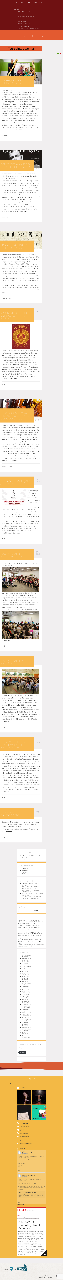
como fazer (21, 923)
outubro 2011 (26, 1037)
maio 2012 (25, 1032)
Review (42, 944)
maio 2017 (25, 979)
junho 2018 (25, 970)
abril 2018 (25, 971)
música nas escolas (30, 939)
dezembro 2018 (26, 965)
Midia (28, 2)
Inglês (24, 870)
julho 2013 (25, 1021)
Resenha (24, 873)
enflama (38, 927)
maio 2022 (25, 956)
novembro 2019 (26, 963)
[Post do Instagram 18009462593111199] (39, 1112)
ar (38, 920)
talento (25, 946)
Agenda (22, 2)
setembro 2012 (26, 1029)
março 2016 (25, 989)
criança (34, 923)
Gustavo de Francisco (22, 1180)
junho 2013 (25, 1022)
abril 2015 (25, 999)
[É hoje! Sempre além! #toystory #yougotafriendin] (24, 1097)
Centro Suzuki (39, 921)
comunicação (28, 923)
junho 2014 (25, 1009)
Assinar (22, 1052)
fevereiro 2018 (26, 973)
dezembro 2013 (26, 1016)
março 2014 (25, 1011)
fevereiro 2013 (26, 1027)
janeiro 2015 (25, 1002)
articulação (21, 921)
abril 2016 (25, 988)
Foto (21, 1165)
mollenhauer (22, 937)
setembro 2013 (26, 1019)
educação (38, 925)
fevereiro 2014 (26, 1012)
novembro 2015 (26, 993)
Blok (19, 14)
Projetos (16, 9)
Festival (36, 930)
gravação (20, 935)
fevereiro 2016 (26, 991)
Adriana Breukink (23, 920)
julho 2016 (25, 984)
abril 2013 (25, 1025)
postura (20, 941)
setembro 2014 (26, 1007)
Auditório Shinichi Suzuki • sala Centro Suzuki (27, 1183)
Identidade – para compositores (28, 28)
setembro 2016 (26, 983)
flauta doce (34, 932)
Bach (27, 921)
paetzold (38, 939)
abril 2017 (25, 981)
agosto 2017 (25, 976)
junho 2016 (25, 986)
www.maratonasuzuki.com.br (23, 1159)
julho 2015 (25, 998)
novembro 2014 (26, 1004)
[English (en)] (60, 53)
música (21, 939)
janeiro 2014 (25, 1014)
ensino (20, 930)
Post (23, 872)
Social (35, 2)
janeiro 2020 (25, 961)
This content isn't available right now (27, 1192)
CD (34, 921)
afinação (31, 920)
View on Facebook (21, 1168)
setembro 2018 (26, 966)
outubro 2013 (26, 1017)
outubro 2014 (26, 1006)
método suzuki (32, 937)
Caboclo (21, 19)
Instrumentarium (23, 26)
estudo (31, 930)
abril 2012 (25, 1034)
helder (35, 935)
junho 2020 (25, 960)
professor (27, 942)
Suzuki (20, 946)
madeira (39, 935)
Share (19, 1170)
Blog (41, 2)
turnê (30, 946)
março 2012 (25, 1035)
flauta (41, 930)
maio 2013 (25, 1024)
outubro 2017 (26, 975)
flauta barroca (22, 933)
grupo (25, 935)
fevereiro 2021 (26, 958)
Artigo (24, 868)
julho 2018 (25, 968)
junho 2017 (25, 978)
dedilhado (22, 925)
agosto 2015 (25, 996)
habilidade (30, 935)
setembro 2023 (26, 955)
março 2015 (25, 1001)
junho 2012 (25, 1030)
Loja (45, 5)
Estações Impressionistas (26, 16)
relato (33, 944)
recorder (28, 944)
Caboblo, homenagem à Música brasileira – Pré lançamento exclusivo (31, 898)
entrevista (25, 930)
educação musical (27, 927)
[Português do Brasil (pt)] (58, 53)
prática (33, 941)
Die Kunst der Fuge (31, 925)
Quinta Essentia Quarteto (29, 1152)
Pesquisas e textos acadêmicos (31, 859)
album (36, 920)
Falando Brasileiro (24, 24)
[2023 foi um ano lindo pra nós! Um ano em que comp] (24, 1112)
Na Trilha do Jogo (24, 11)
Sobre (15, 2)
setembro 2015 (26, 994)
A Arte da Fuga (22, 21)
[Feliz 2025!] (39, 1097)
